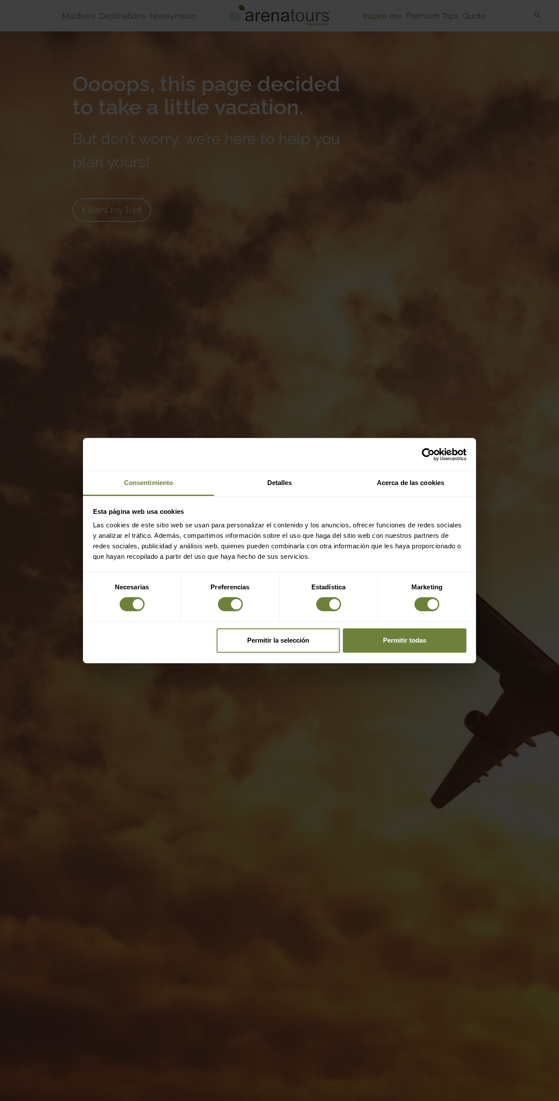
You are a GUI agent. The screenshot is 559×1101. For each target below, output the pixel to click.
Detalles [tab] (279, 482)
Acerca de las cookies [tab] (410, 482)
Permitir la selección (278, 640)
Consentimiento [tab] (148, 482)
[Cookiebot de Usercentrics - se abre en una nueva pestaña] (428, 454)
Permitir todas (404, 640)
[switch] (230, 604)
